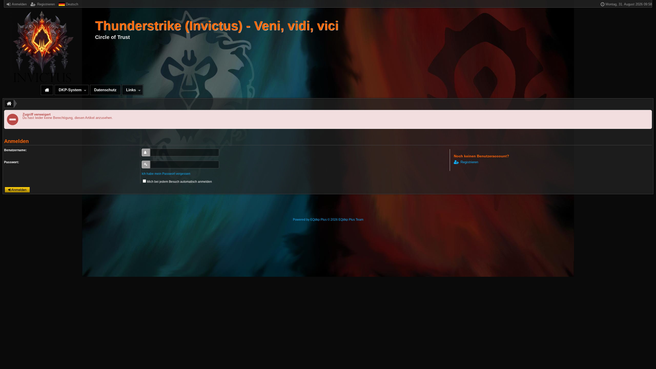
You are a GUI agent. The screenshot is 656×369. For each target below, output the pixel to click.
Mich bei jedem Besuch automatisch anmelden (179, 181)
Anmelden (19, 4)
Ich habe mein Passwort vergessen (166, 174)
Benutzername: (15, 150)
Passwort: (11, 162)
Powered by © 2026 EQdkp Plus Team (328, 219)
